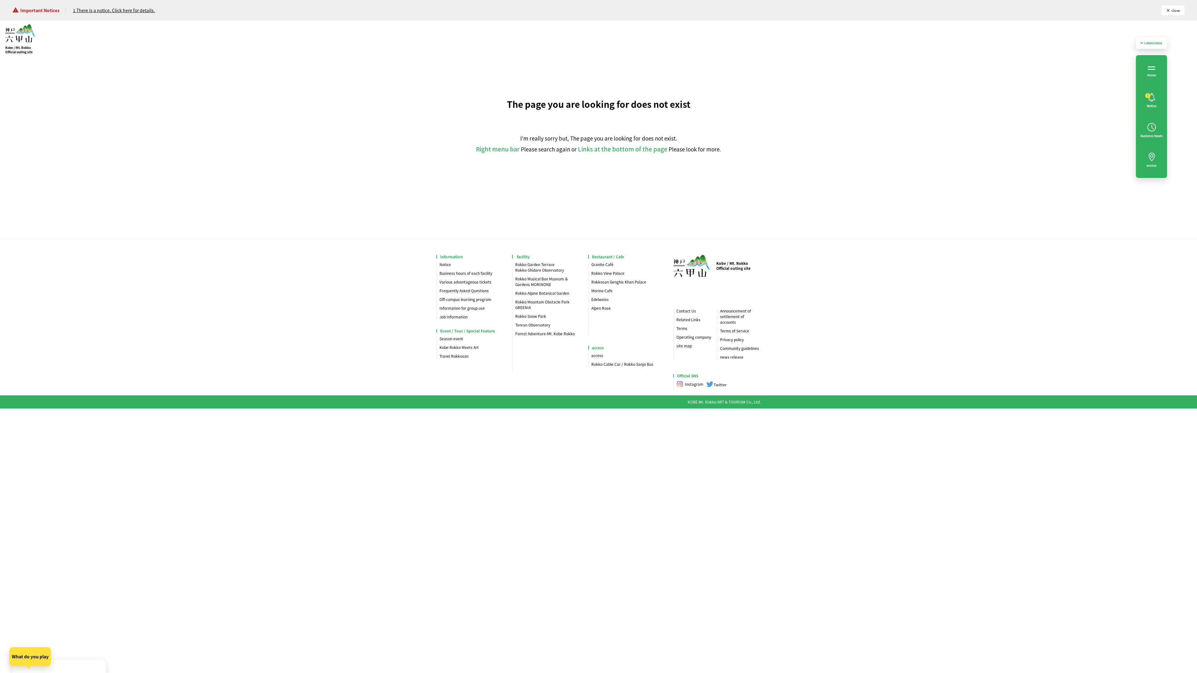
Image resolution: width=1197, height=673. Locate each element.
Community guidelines (739, 348)
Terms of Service (734, 330)
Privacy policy (732, 339)
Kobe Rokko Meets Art (459, 347)
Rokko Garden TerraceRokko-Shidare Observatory (539, 267)
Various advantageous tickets (466, 281)
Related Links (688, 319)
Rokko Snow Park (530, 316)
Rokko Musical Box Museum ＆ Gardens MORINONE (541, 281)
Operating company (693, 337)
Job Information (454, 316)
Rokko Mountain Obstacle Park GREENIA (542, 304)
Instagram (694, 384)
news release (731, 357)
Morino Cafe (602, 290)
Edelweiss (600, 299)
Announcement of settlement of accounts (735, 316)
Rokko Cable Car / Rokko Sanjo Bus (622, 364)
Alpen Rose (601, 308)
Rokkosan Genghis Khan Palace (618, 281)
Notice (445, 264)
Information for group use (462, 308)
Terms (681, 328)
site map (684, 345)
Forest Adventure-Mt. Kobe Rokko (545, 333)
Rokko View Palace (607, 273)
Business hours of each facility (466, 273)
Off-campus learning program (465, 299)
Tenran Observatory (532, 324)
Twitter (720, 384)
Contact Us (686, 310)
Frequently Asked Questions (464, 290)
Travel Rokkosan (454, 356)
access (597, 355)
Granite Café (602, 264)
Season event (451, 338)
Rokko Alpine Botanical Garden (542, 293)
